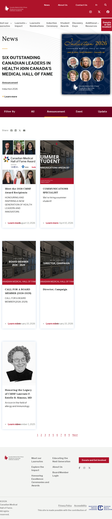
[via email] (25, 130)
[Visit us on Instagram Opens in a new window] (90, 12)
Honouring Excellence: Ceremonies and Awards (40, 480)
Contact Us (81, 5)
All (32, 111)
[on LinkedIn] (17, 130)
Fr (96, 5)
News (47, 5)
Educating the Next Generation (61, 460)
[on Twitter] (21, 130)
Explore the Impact (37, 469)
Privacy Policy (65, 505)
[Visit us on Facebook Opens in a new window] (108, 12)
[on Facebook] (13, 130)
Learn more (10, 96)
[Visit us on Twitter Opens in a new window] (99, 12)
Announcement (10, 82)
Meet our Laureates (37, 460)
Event (79, 111)
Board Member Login (60, 474)
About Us (62, 5)
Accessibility (80, 505)
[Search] (105, 5)
